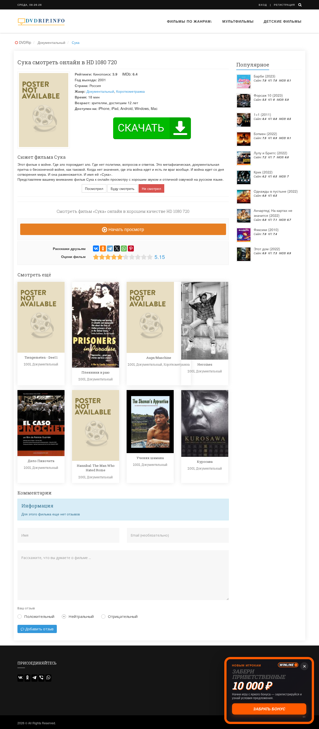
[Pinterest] (131, 248)
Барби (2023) (264, 76)
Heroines (204, 364)
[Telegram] (110, 248)
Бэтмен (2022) (265, 133)
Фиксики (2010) (266, 229)
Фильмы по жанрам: (189, 21)
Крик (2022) (263, 171)
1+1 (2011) (262, 114)
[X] (117, 248)
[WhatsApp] (124, 248)
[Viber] (41, 678)
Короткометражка (130, 91)
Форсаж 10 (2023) (268, 95)
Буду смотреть (122, 188)
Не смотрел (151, 188)
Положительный (39, 616)
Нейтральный (81, 616)
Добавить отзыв (39, 629)
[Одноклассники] (103, 248)
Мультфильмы (238, 21)
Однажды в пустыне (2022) (276, 191)
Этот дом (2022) (267, 248)
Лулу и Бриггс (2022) (270, 152)
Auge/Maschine (158, 357)
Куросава (205, 461)
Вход (263, 4)
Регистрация (284, 4)
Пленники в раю (95, 372)
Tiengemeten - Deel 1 (41, 357)
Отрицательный (123, 616)
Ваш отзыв (26, 608)
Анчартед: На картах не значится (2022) (273, 213)
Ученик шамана (150, 458)
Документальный (100, 91)
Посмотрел (94, 188)
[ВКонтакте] (96, 248)
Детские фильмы (283, 21)
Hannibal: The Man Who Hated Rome (96, 467)
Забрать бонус (269, 709)
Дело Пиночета (41, 461)
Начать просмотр (125, 229)
